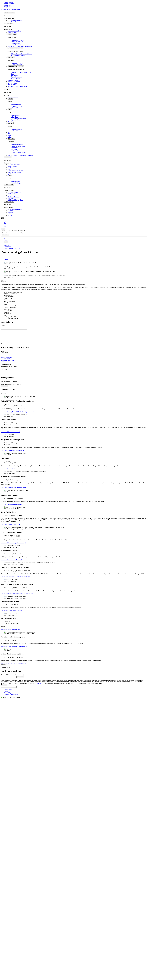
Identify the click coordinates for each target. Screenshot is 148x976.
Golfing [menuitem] (10, 137)
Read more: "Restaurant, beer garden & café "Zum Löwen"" (17, 593)
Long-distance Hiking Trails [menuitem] (18, 118)
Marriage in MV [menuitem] (12, 84)
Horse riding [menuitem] (11, 138)
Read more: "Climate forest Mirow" (10, 432)
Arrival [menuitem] (9, 213)
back (2, 218)
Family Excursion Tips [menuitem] (17, 41)
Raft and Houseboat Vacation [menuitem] (15, 48)
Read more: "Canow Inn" (8, 469)
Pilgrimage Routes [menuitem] (16, 120)
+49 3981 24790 (5, 358)
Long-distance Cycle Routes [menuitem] (18, 106)
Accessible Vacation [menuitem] (13, 80)
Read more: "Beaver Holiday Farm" (10, 524)
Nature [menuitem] (9, 175)
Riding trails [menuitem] (14, 147)
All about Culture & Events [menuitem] (15, 192)
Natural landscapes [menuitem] (16, 183)
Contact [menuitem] (10, 215)
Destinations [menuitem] (8, 157)
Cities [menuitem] (9, 167)
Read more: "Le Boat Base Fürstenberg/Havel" (13, 663)
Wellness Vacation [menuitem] (16, 78)
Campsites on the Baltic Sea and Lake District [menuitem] (20, 46)
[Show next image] (2, 280)
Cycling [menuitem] (10, 98)
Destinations (7, 246)
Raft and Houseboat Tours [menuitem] (18, 55)
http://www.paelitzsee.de (7, 360)
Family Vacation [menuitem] (12, 34)
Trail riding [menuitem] (14, 149)
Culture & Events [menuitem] (9, 184)
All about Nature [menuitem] (15, 181)
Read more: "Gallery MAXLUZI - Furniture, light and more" (17, 412)
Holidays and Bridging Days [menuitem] (15, 200)
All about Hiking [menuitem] (15, 115)
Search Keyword (6, 233)
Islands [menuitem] (9, 169)
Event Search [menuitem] (11, 193)
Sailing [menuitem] (9, 135)
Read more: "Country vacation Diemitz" (11, 610)
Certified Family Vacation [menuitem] (18, 45)
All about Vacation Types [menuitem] (14, 31)
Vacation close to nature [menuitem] (14, 81)
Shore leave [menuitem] (11, 57)
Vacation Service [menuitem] (9, 201)
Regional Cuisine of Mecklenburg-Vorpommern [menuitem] (20, 155)
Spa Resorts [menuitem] (11, 174)
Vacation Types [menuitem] (8, 23)
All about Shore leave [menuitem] (17, 63)
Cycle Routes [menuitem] (14, 107)
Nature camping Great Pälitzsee (12, 248)
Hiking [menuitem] (9, 109)
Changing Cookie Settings (11, 694)
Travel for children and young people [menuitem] (18, 86)
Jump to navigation (9, 3)
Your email (4, 675)
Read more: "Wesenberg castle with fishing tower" (14, 646)
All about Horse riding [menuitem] (17, 144)
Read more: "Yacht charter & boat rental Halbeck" (14, 487)
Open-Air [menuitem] (10, 198)
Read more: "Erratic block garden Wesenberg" (13, 543)
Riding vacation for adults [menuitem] (18, 146)
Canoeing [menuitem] (10, 123)
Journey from (4, 384)
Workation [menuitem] (10, 88)
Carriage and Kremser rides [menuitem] (18, 152)
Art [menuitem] (8, 195)
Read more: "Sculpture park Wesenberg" (12, 504)
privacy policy (40, 683)
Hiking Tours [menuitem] (14, 117)
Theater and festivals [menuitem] (13, 197)
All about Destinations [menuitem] (14, 164)
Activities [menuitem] (7, 89)
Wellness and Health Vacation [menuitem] (15, 66)
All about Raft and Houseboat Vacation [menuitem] (21, 54)
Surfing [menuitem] (10, 132)
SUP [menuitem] (9, 134)
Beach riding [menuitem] (14, 150)
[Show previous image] (1, 280)
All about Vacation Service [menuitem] (15, 209)
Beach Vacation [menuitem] (12, 32)
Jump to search (8, 5)
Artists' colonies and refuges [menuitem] (15, 170)
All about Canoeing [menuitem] (16, 129)
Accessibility (7, 693)
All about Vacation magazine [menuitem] (15, 20)
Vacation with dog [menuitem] (12, 83)
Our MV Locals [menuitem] (12, 21)
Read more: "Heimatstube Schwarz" (10, 629)
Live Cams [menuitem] (10, 212)
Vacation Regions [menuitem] (12, 166)
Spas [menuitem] (12, 74)
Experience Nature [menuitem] (13, 154)
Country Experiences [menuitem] (16, 64)
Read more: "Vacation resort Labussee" (11, 560)
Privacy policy (8, 689)
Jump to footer (8, 6)
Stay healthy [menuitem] (14, 75)
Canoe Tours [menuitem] (14, 130)
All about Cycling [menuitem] (16, 104)
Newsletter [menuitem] (10, 210)
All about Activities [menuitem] (13, 97)
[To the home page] (11, 9)
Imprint (6, 691)
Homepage (7, 245)
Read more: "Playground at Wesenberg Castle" (13, 450)
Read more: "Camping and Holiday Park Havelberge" (15, 576)
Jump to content (8, 2)
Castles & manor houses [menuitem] (14, 172)
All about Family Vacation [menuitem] (18, 40)
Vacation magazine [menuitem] (9, 12)
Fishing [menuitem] (10, 121)
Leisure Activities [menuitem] (15, 43)
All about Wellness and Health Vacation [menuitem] (21, 72)
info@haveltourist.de (6, 357)
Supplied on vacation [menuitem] (16, 77)
